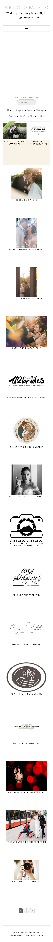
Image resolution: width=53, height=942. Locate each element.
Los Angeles (18, 110)
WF (30, 933)
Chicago (40, 110)
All (8, 110)
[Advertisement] (26, 63)
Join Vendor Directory (26, 97)
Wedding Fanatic (26, 7)
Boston (12, 116)
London (40, 116)
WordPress (29, 935)
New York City (26, 116)
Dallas (30, 110)
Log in (40, 935)
